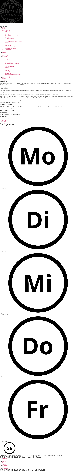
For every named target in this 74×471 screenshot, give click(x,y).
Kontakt (4, 52)
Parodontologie (8, 45)
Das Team (4, 28)
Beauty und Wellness (9, 38)
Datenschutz (5, 460)
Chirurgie (7, 42)
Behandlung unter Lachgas (10, 48)
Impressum (4, 458)
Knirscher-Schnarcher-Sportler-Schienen (13, 41)
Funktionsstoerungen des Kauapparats (13, 46)
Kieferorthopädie (8, 33)
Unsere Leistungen (6, 30)
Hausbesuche (7, 44)
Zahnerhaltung (8, 34)
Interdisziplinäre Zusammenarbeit (12, 35)
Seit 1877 (4, 51)
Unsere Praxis (5, 27)
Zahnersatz (7, 37)
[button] (37, 53)
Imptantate (7, 39)
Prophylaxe (7, 31)
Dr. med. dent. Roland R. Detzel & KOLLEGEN (4, 25)
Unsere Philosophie (6, 49)
